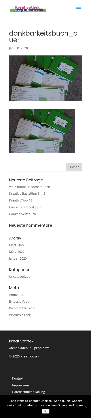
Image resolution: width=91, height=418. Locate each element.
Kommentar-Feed (22, 308)
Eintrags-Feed (19, 301)
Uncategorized (19, 276)
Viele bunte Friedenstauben (29, 187)
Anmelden (16, 295)
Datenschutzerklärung (28, 392)
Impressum (20, 385)
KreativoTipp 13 (20, 200)
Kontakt (17, 378)
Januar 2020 (18, 258)
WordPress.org (20, 315)
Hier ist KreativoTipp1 (25, 207)
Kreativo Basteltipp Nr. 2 (27, 193)
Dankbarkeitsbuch (22, 214)
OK (46, 411)
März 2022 (17, 245)
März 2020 (17, 251)
